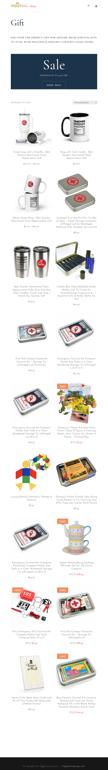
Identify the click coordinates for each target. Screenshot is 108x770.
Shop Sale (54, 85)
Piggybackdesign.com (73, 766)
